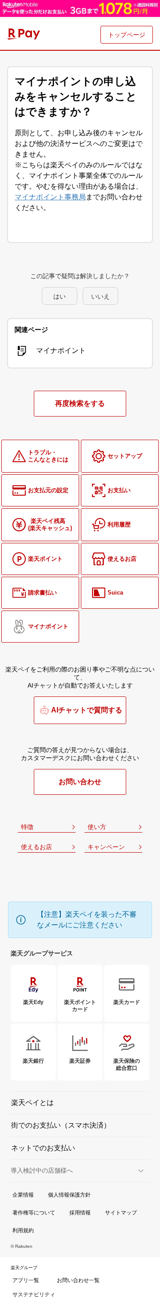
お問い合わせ (80, 781)
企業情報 (23, 1195)
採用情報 (80, 1213)
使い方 (97, 827)
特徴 (27, 827)
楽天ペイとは (32, 1102)
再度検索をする (80, 403)
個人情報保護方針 (69, 1195)
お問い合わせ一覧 (78, 1280)
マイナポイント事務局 (50, 197)
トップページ (126, 34)
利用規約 (23, 1230)
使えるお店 (36, 847)
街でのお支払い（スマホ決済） (61, 1125)
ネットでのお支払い (43, 1148)
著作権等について (33, 1213)
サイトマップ (121, 1213)
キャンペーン (106, 847)
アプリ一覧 (25, 1280)
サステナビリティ (33, 1294)
